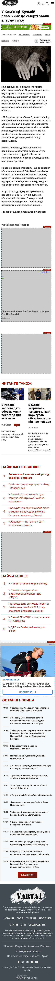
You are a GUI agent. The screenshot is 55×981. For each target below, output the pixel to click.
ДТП (23, 924)
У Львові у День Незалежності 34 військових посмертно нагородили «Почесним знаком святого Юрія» (27, 721)
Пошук (47, 3)
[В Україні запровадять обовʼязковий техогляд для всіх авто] (12, 394)
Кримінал (37, 35)
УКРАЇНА (15, 41)
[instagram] (27, 962)
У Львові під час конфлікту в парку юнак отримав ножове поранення (26, 498)
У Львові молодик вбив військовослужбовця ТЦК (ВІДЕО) (24, 594)
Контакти (33, 946)
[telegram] (36, 962)
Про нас (9, 946)
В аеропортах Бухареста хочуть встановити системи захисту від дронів (29, 852)
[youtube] (32, 962)
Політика (45, 918)
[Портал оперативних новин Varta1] (9, 3)
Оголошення (37, 924)
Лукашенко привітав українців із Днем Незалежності (29, 803)
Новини (5, 41)
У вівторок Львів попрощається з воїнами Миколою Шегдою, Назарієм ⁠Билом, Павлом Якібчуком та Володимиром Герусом (30, 734)
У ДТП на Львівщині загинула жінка (26, 629)
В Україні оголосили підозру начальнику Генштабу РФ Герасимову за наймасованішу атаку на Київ (29, 864)
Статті (13, 924)
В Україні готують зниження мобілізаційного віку (23, 747)
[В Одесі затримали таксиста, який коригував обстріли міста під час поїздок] (39, 394)
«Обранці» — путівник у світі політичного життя (26, 523)
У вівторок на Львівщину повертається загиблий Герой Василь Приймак (29, 709)
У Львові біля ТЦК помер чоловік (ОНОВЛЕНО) (29, 619)
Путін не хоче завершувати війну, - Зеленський (29, 486)
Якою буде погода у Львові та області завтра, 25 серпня (28, 786)
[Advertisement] (26, 247)
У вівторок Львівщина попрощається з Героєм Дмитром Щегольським (29, 813)
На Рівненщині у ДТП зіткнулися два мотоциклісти (28, 757)
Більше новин (27, 875)
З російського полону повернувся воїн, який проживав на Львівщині (29, 776)
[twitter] (23, 962)
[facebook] (18, 962)
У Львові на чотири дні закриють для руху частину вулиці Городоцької (30, 767)
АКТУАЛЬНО (24, 35)
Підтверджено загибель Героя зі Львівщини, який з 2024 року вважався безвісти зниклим (28, 607)
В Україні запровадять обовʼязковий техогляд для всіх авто (11, 411)
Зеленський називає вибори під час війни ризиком (28, 476)
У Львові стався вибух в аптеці (27, 583)
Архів (44, 956)
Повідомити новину (43, 3)
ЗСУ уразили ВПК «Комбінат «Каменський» (31, 795)
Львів (47, 35)
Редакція (20, 946)
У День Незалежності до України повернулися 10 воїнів (26, 823)
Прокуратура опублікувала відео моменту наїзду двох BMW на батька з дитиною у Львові (28, 511)
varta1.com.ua (8, 935)
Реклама (26, 27)
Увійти (38, 3)
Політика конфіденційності (23, 956)
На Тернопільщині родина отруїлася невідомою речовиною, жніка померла (29, 843)
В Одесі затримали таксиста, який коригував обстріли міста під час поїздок (39, 413)
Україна (31, 918)
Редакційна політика (27, 951)
